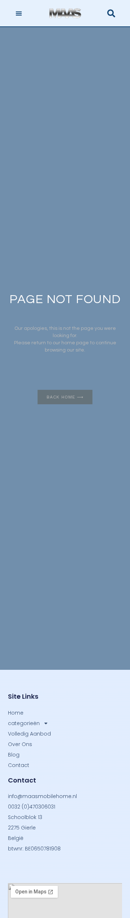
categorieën (24, 723)
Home (15, 712)
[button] (18, 13)
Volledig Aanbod (29, 733)
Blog (14, 754)
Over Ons (20, 744)
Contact (18, 765)
